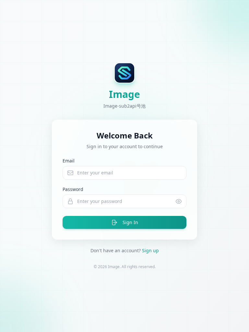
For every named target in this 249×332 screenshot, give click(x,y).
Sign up (150, 250)
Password (73, 189)
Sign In (130, 222)
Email (69, 161)
